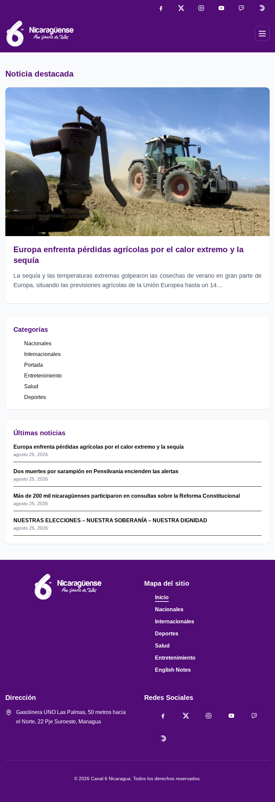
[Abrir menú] (262, 33)
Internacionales (42, 354)
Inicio (162, 597)
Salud (31, 386)
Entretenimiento (43, 375)
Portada (33, 365)
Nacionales (37, 343)
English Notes (173, 670)
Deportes (35, 397)
